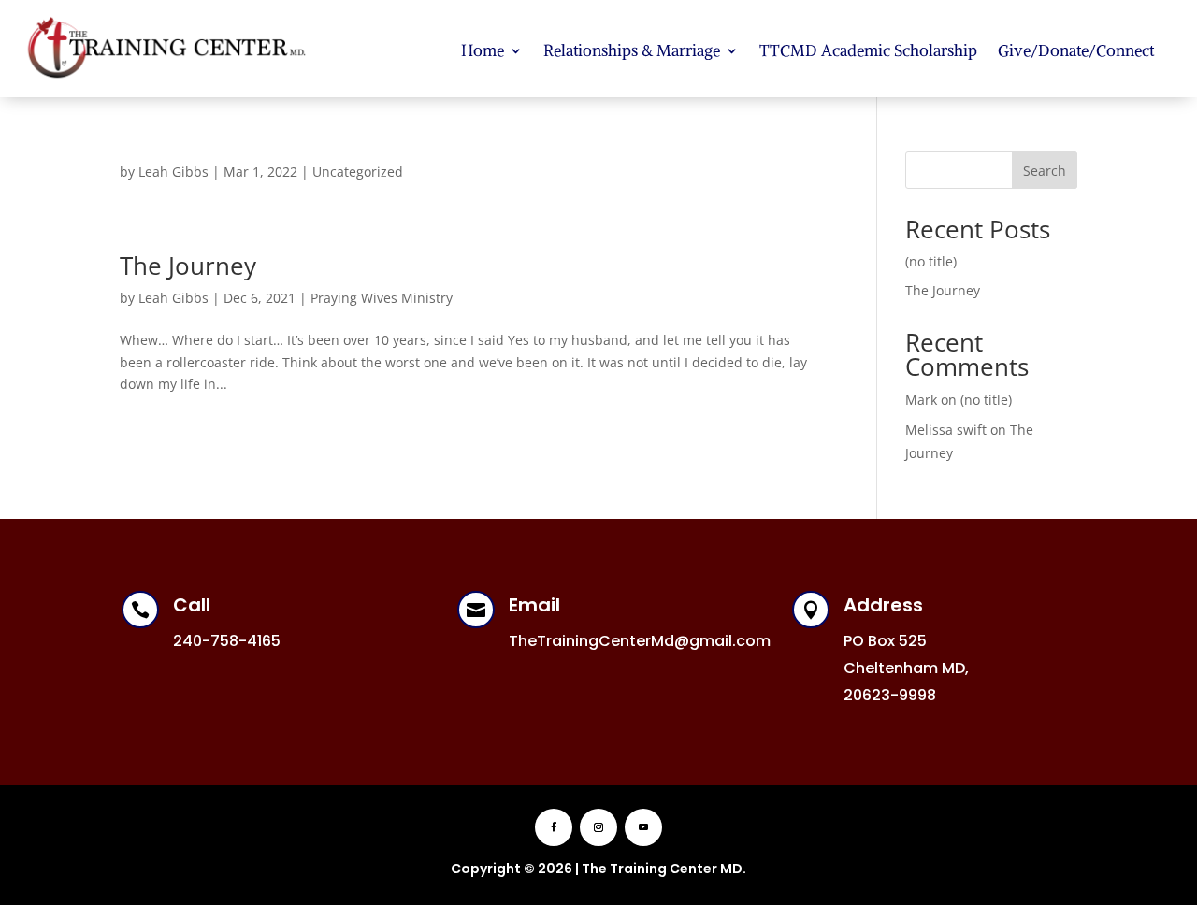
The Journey (188, 265)
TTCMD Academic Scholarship (868, 50)
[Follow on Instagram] (598, 827)
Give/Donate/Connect (1076, 50)
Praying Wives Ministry (381, 298)
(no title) (931, 261)
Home (482, 50)
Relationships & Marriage (631, 50)
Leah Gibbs (173, 171)
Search (1044, 171)
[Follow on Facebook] (553, 827)
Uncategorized (357, 171)
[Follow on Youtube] (643, 827)
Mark (921, 400)
